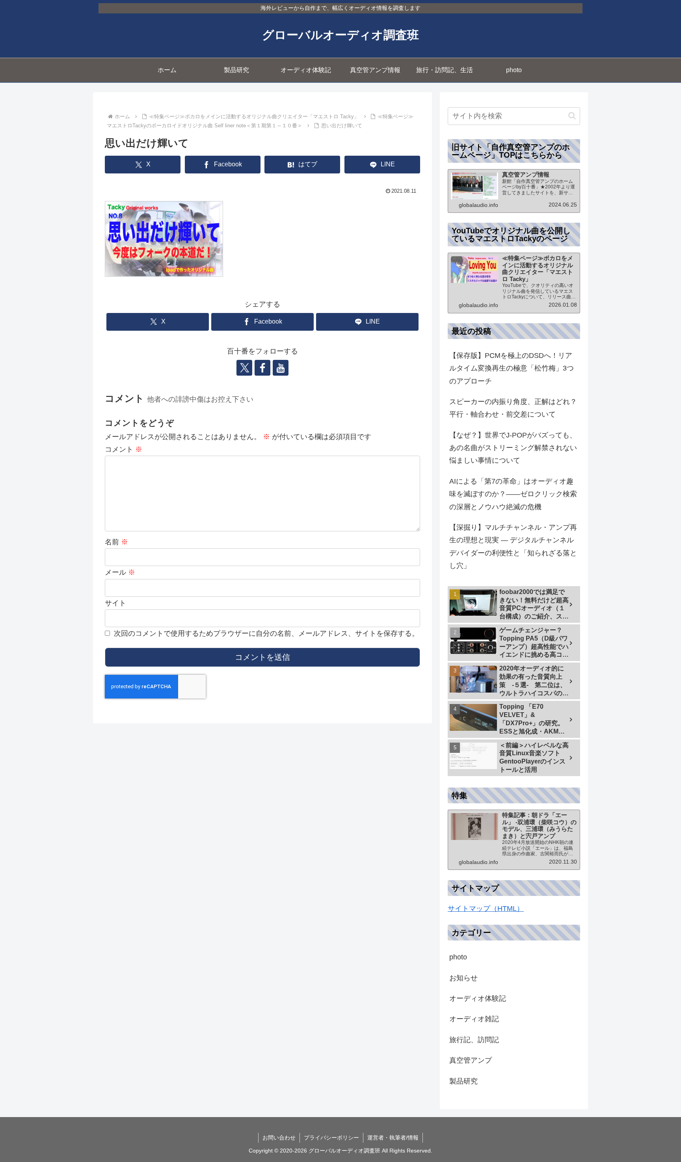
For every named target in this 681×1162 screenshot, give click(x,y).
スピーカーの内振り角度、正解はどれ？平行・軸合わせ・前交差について (513, 408)
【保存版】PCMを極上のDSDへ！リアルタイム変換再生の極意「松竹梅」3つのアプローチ (511, 368)
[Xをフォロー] (244, 368)
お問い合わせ (279, 1137)
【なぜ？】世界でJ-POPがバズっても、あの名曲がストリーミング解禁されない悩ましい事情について (513, 448)
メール (120, 572)
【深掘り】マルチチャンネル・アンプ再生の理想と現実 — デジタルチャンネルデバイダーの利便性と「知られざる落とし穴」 (513, 546)
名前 (116, 542)
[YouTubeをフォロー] (280, 368)
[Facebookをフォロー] (262, 368)
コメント (123, 449)
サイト (115, 603)
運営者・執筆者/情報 (393, 1137)
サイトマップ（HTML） (486, 908)
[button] (572, 115)
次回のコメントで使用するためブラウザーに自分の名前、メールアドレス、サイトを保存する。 (266, 633)
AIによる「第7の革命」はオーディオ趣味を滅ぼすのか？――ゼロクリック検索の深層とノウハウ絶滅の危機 (513, 494)
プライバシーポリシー (331, 1137)
